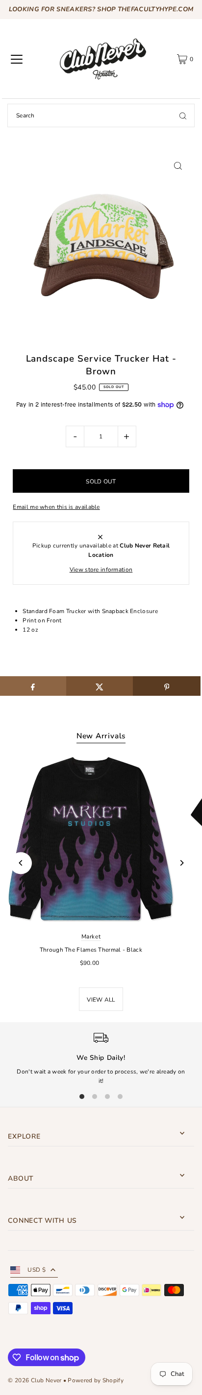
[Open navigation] (16, 59)
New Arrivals (101, 736)
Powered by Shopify (95, 1380)
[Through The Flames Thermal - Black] (91, 839)
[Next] (181, 863)
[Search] (183, 115)
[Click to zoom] (178, 166)
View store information (101, 569)
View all (101, 1000)
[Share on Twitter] (99, 686)
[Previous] (21, 863)
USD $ (36, 1270)
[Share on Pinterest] (166, 686)
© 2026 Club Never (34, 1380)
